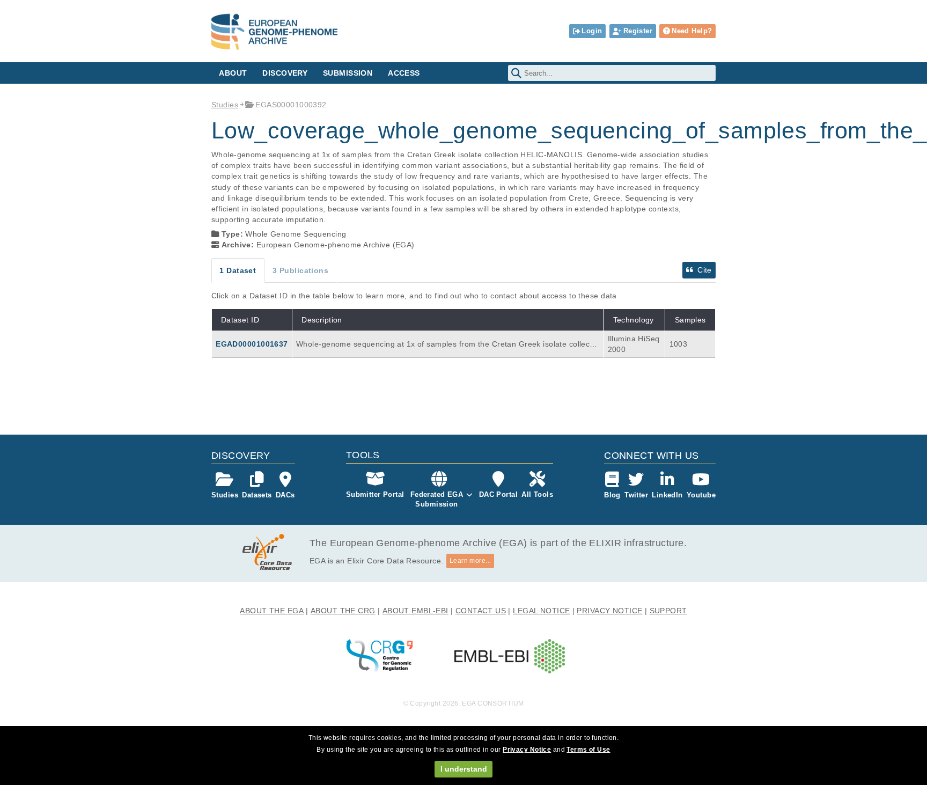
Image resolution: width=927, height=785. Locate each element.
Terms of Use (588, 749)
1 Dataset (237, 270)
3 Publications (300, 270)
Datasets (256, 495)
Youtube (701, 495)
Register (637, 31)
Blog (612, 495)
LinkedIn (667, 495)
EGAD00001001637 (252, 344)
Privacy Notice (527, 749)
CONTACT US (480, 610)
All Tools (537, 494)
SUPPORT (668, 610)
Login (592, 31)
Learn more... (470, 560)
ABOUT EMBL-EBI (415, 610)
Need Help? (692, 31)
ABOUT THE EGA (272, 610)
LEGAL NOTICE (541, 610)
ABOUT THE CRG (343, 610)
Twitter (636, 495)
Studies (224, 104)
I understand (463, 769)
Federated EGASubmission (437, 499)
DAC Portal (498, 494)
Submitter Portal (375, 494)
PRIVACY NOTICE (609, 610)
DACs (285, 495)
